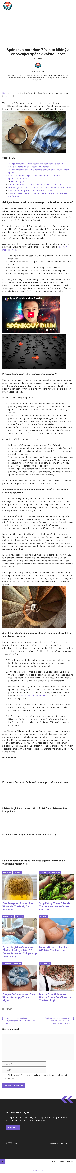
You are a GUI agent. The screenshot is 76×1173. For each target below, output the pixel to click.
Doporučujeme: (18, 181)
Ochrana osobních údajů (58, 1143)
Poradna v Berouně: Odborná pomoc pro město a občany (34, 184)
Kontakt (70, 1161)
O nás (62, 1161)
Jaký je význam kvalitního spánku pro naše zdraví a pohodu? (36, 164)
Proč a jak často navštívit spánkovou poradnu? (29, 167)
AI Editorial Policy (38, 1170)
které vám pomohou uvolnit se (35, 695)
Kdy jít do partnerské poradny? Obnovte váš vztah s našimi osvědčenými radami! (57, 1020)
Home (54, 1161)
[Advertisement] (38, 27)
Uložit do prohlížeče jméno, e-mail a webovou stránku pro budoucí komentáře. (36, 1076)
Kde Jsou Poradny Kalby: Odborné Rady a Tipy (30, 190)
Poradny (13, 93)
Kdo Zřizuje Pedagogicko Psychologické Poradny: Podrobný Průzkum (20, 1020)
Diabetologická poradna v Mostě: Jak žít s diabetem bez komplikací (39, 187)
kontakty (13, 1127)
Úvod (4, 93)
